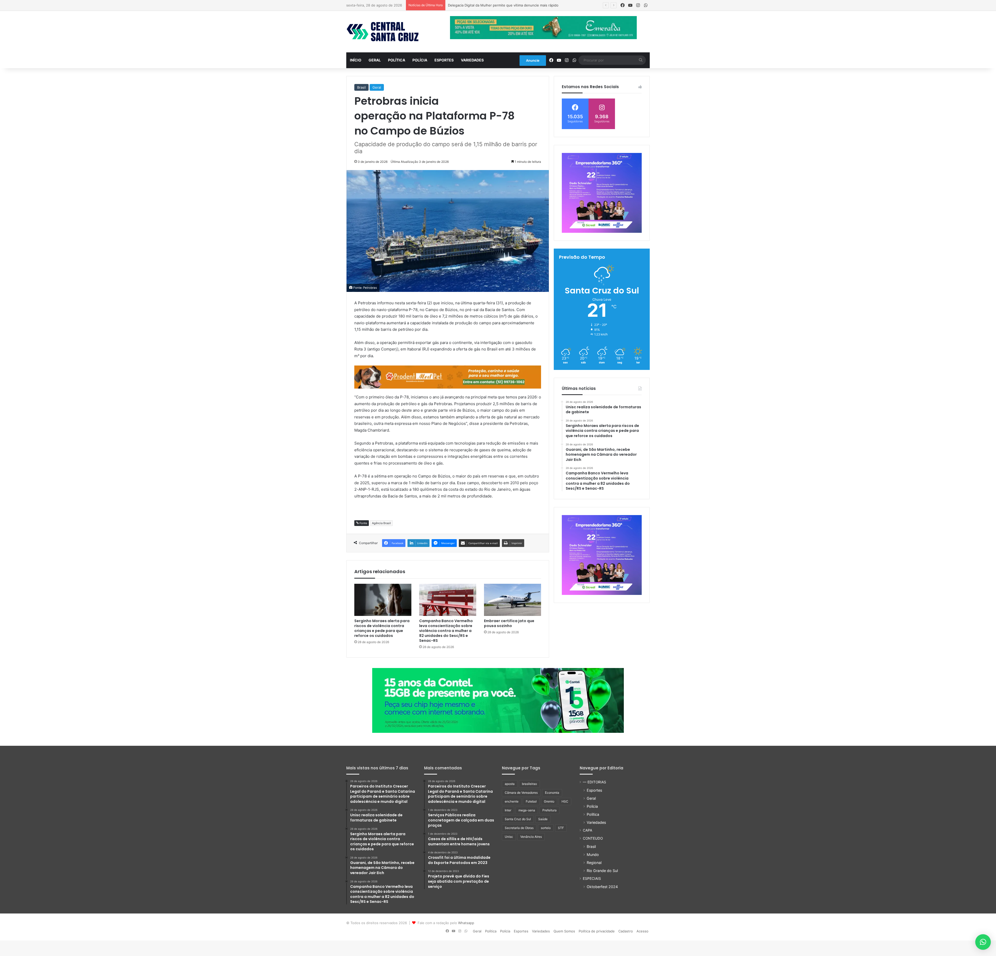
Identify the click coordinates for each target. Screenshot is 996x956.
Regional (594, 862)
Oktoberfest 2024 (602, 886)
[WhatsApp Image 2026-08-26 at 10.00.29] (602, 193)
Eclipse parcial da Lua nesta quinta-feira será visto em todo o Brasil (502, 5)
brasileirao (529, 784)
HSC (565, 801)
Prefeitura (549, 810)
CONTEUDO (593, 838)
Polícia (419, 60)
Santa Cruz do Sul (518, 819)
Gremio (549, 801)
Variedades (472, 60)
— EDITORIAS (594, 782)
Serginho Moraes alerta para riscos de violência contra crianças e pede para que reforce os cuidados (382, 628)
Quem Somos (564, 931)
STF (561, 828)
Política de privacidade (597, 931)
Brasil (361, 87)
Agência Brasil (381, 523)
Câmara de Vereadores (521, 793)
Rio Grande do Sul (602, 870)
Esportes (444, 60)
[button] (983, 942)
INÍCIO (355, 60)
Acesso (642, 931)
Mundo (593, 854)
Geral (375, 60)
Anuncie (533, 60)
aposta (510, 784)
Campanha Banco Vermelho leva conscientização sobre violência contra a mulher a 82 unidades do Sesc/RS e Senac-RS (446, 630)
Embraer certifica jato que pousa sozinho (509, 623)
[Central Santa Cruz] (382, 31)
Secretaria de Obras (519, 828)
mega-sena (526, 810)
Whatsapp (466, 923)
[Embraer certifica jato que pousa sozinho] (512, 600)
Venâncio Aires (531, 837)
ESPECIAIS (592, 878)
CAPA (587, 830)
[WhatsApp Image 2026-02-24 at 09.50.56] (498, 700)
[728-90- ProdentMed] (447, 376)
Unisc (509, 837)
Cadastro (625, 931)
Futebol (531, 801)
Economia (552, 793)
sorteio (546, 828)
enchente (511, 801)
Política (396, 60)
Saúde (543, 819)
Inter (508, 810)
